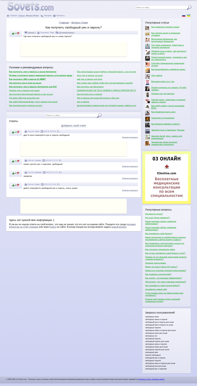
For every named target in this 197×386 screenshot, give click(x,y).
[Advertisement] (73, 48)
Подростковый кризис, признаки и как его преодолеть (169, 58)
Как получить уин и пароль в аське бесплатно (32, 71)
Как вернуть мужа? (154, 214)
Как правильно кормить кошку (165, 27)
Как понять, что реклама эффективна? (163, 278)
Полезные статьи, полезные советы (151, 379)
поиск (53, 227)
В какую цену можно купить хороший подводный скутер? (162, 300)
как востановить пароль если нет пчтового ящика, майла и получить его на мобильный (106, 105)
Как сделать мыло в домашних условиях (165, 34)
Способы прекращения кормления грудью (167, 64)
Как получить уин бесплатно (90, 86)
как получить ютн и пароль (89, 94)
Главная (13, 15)
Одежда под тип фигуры (162, 93)
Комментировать (130, 137)
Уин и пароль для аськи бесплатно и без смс (98, 98)
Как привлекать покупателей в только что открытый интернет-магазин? (164, 244)
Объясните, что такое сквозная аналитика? (165, 282)
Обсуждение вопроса (66, 32)
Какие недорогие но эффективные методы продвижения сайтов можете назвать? (165, 238)
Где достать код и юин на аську (25, 83)
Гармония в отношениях (162, 118)
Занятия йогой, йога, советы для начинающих (166, 137)
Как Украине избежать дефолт (165, 124)
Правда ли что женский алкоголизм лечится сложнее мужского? (166, 258)
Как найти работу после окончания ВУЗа (167, 107)
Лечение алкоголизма (155, 263)
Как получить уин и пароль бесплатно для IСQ (33, 86)
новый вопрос (119, 227)
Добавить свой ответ (73, 125)
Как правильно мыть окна (163, 112)
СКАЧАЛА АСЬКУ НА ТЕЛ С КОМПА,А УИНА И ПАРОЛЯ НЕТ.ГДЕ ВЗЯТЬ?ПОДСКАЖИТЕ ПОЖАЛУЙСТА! (106, 90)
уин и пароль (83, 102)
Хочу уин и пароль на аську (90, 75)
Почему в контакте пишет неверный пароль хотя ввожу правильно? (40, 75)
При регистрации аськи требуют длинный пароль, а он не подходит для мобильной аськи (106, 71)
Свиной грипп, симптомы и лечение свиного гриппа (168, 100)
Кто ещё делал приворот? (157, 217)
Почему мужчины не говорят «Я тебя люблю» (168, 88)
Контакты (60, 15)
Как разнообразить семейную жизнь (168, 69)
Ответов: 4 (31, 32)
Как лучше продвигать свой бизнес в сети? (165, 253)
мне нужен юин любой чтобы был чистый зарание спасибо (105, 83)
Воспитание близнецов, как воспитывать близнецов (164, 40)
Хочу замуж (156, 75)
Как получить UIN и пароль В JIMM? (27, 79)
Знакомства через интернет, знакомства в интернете (164, 143)
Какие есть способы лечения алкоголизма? (165, 270)
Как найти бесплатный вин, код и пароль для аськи (33, 102)
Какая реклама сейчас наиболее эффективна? (160, 222)
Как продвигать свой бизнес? (159, 233)
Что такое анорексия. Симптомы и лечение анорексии (167, 46)
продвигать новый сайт (156, 289)
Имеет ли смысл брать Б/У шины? (161, 267)
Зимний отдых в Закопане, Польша (167, 130)
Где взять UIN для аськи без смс (24, 98)
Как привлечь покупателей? (158, 274)
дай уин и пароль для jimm (89, 79)
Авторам (47, 15)
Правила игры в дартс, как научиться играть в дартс (168, 52)
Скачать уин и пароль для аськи (24, 90)
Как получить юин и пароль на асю (25, 105)
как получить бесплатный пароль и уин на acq (31, 94)
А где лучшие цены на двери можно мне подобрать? (164, 294)
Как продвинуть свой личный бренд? (162, 285)
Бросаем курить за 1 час (162, 81)
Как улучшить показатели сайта (160, 249)
